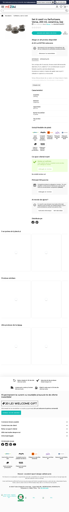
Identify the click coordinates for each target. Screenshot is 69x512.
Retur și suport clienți (9, 429)
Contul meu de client (9, 425)
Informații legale (7, 436)
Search (66, 10)
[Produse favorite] (61, 6)
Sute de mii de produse (48, 380)
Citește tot (36, 85)
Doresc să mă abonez (11, 412)
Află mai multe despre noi (10, 432)
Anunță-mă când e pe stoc (46, 33)
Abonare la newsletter (47, 53)
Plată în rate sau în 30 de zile (49, 387)
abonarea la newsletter (32, 2)
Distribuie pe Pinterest (36, 222)
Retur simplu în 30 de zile (25, 380)
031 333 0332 (62, 2)
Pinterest (10, 444)
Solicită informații (45, 210)
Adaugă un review (45, 169)
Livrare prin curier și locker (24, 387)
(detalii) (60, 187)
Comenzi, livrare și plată (10, 422)
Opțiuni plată (44, 59)
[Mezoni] (2, 16)
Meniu (2, 7)
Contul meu (57, 6)
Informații (35, 59)
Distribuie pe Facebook (33, 222)
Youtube (14, 444)
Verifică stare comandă (44, 2)
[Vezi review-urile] (50, 27)
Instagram (6, 444)
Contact (52, 2)
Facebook (2, 444)
